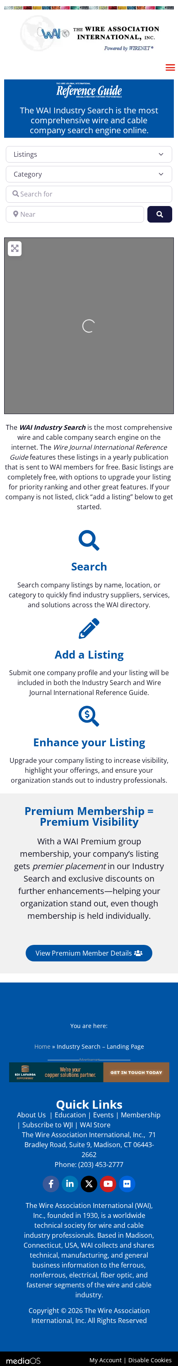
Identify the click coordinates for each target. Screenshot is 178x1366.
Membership (141, 1114)
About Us (32, 1114)
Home (42, 1046)
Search (89, 566)
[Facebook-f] (51, 1184)
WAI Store (94, 1124)
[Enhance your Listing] (89, 716)
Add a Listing (89, 654)
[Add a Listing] (89, 628)
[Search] (89, 540)
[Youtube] (108, 1184)
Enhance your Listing (89, 742)
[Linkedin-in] (70, 1184)
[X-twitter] (89, 1184)
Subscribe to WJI (47, 1124)
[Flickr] (127, 1184)
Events (103, 1114)
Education (70, 1114)
